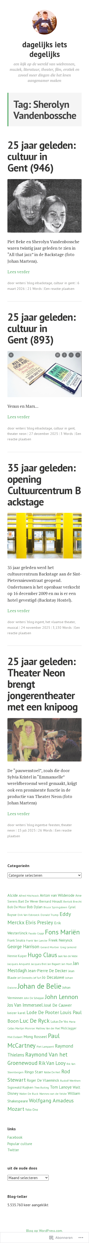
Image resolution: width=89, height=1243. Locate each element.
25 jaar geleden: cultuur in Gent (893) (41, 328)
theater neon (16, 433)
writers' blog (25, 283)
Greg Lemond (68, 947)
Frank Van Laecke (36, 940)
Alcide (12, 895)
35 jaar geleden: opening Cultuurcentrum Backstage (44, 484)
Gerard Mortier (49, 947)
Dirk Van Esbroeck (29, 915)
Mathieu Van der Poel (48, 1028)
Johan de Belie (39, 986)
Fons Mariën (62, 932)
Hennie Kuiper (17, 956)
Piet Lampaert (45, 1046)
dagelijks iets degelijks (44, 49)
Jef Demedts (25, 978)
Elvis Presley (39, 922)
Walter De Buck (28, 1093)
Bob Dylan (35, 907)
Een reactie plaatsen (59, 288)
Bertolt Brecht (72, 901)
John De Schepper (34, 998)
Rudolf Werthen (70, 1080)
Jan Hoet (67, 964)
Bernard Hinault (50, 901)
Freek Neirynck (60, 940)
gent (40, 622)
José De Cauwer (58, 1005)
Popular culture (19, 1143)
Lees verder (18, 272)
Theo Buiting (41, 1087)
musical (12, 627)
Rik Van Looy (52, 1063)
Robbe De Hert (52, 1072)
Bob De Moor (16, 907)
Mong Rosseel (35, 1036)
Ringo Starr (33, 1071)
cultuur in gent (64, 283)
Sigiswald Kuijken (20, 1087)
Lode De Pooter (42, 1012)
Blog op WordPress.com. (44, 1230)
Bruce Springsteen (55, 907)
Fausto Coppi (36, 933)
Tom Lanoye (61, 1087)
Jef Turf (37, 978)
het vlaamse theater (60, 622)
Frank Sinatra (16, 940)
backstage (44, 283)
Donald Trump (50, 915)
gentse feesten (48, 825)
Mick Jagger (68, 1028)
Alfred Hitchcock (29, 895)
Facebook (14, 1137)
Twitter (13, 1150)
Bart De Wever (28, 901)
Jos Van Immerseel (25, 1005)
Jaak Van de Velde (67, 956)
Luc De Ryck (35, 1020)
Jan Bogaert (54, 964)
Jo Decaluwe (53, 977)
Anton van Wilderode (57, 895)
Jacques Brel (38, 964)
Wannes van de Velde (53, 1093)
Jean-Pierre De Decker (47, 970)
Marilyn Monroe (25, 1028)
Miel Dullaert (14, 1037)
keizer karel (16, 1013)
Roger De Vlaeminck (43, 1080)
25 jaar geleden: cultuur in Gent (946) (41, 156)
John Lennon (61, 997)
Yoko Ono (31, 1110)
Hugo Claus (42, 955)
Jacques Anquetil (18, 964)
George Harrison (23, 946)
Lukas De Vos (59, 1021)
